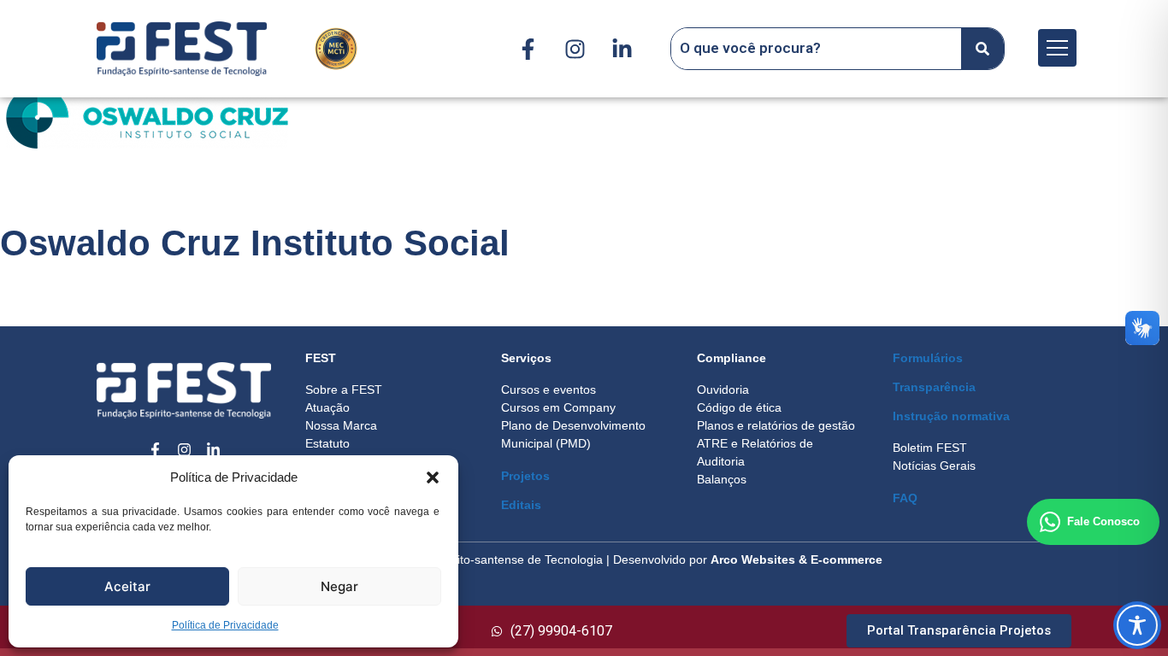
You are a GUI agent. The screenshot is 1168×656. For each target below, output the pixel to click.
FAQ (905, 498)
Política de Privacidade (225, 625)
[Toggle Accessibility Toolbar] (1137, 625)
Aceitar (127, 586)
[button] (432, 477)
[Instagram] (574, 48)
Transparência (934, 387)
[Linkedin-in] (621, 48)
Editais (521, 505)
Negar (339, 586)
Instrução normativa (951, 416)
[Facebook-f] (527, 48)
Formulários (928, 358)
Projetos (525, 476)
